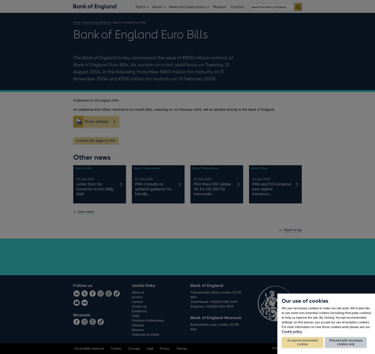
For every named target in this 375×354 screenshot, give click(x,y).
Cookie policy (292, 331)
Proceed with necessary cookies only (345, 342)
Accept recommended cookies (302, 342)
